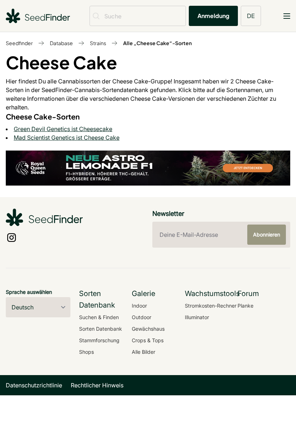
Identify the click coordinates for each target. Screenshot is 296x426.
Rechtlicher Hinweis (97, 385)
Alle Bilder (143, 352)
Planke (245, 306)
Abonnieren (266, 234)
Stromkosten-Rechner (210, 306)
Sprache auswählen (29, 292)
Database (61, 43)
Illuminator (197, 317)
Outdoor (141, 317)
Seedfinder (19, 43)
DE (251, 15)
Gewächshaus (148, 329)
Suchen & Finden (99, 317)
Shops (86, 352)
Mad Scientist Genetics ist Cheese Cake (66, 137)
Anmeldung (213, 15)
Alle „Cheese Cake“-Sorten (157, 43)
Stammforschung (99, 340)
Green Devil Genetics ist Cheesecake (63, 128)
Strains (98, 43)
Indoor (139, 306)
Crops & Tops (148, 340)
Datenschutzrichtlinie (34, 385)
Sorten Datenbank (100, 329)
